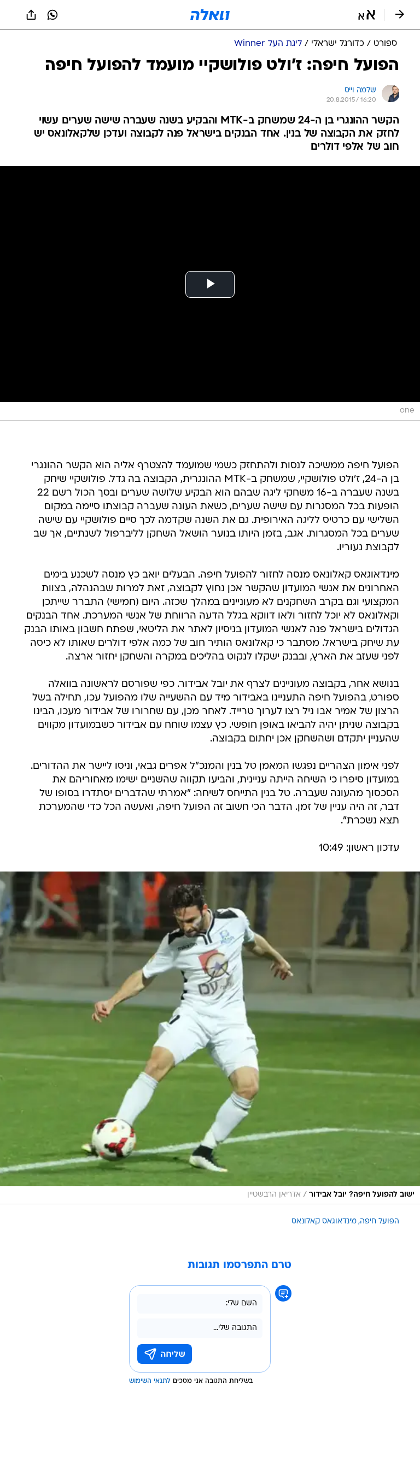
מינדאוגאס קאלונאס (324, 1221)
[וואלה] (210, 14)
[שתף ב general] (31, 15)
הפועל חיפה (379, 1221)
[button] (366, 15)
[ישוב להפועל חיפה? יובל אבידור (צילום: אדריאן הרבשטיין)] (210, 1038)
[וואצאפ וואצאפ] (52, 14)
